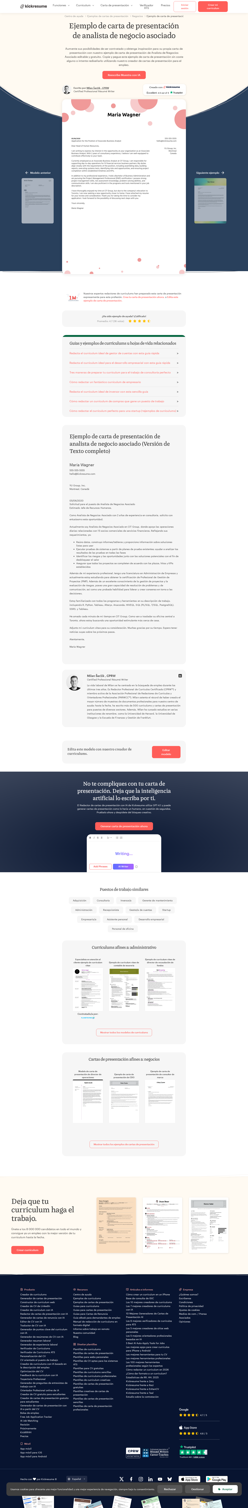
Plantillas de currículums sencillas (92, 1372)
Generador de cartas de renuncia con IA (42, 1317)
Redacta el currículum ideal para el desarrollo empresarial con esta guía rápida (120, 362)
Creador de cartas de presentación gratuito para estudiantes (44, 1400)
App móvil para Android (33, 1456)
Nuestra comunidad (84, 1332)
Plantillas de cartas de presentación (93, 1353)
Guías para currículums (86, 1306)
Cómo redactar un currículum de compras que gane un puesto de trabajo (117, 401)
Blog (75, 1336)
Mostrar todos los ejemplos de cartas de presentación (124, 1144)
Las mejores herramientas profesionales (148, 1358)
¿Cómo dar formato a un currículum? (146, 1373)
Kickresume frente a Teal (140, 1392)
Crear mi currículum (213, 6)
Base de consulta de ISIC (140, 1298)
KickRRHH (25, 1432)
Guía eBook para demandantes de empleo (96, 1317)
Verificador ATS (146, 6)
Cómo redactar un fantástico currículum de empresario (105, 382)
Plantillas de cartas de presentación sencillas (93, 1400)
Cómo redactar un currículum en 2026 (147, 1369)
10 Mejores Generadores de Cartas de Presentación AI (147, 1315)
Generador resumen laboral (35, 1340)
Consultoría (103, 900)
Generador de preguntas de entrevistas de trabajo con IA (43, 1384)
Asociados (184, 1317)
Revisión (25, 1424)
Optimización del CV (31, 1371)
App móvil (26, 1448)
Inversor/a (126, 900)
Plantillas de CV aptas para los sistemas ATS (95, 1362)
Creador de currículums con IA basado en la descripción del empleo (43, 1365)
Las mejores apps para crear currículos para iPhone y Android (147, 1349)
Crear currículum (27, 1250)
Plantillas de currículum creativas (91, 1379)
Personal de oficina (122, 928)
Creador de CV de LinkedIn (35, 1306)
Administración (83, 909)
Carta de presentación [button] (115, 5)
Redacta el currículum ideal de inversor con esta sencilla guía (109, 391)
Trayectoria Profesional (33, 1379)
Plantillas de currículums (87, 1349)
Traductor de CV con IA (33, 1325)
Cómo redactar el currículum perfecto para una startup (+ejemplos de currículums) (123, 410)
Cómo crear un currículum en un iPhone (148, 1294)
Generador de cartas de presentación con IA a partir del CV (43, 1407)
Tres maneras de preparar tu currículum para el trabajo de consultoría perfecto (120, 372)
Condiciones (186, 1302)
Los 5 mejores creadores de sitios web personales (147, 1330)
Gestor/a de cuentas (140, 909)
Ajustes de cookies (189, 1309)
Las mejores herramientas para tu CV (146, 1354)
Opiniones (184, 1321)
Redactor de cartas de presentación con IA (44, 1313)
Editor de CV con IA (31, 1321)
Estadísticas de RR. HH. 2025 (142, 1377)
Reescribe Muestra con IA (124, 75)
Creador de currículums (33, 1294)
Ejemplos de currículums (87, 1298)
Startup (166, 909)
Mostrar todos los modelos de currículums (124, 1032)
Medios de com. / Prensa (193, 1313)
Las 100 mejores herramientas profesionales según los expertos (144, 1364)
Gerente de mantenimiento (157, 900)
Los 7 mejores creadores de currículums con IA (148, 1308)
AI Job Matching (29, 1420)
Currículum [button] (83, 5)
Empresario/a (88, 919)
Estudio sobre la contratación (142, 1396)
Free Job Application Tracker (36, 1416)
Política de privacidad (191, 1306)
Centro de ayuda (82, 1294)
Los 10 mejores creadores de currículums (149, 1302)
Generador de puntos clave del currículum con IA (43, 1331)
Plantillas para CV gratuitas (88, 1368)
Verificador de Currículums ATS (37, 1352)
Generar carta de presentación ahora (124, 826)
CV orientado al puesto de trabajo (39, 1360)
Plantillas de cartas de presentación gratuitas (93, 1385)
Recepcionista (111, 909)
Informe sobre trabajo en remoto (91, 1329)
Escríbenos (185, 1298)
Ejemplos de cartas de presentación (93, 1302)
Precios (165, 5)
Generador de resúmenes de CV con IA (41, 1336)
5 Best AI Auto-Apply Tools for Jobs (145, 1343)
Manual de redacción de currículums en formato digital (95, 1323)
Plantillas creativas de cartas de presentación (91, 1393)
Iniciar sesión (184, 6)
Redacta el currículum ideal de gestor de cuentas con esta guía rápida (114, 353)
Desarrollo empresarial (151, 919)
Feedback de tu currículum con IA (39, 1375)
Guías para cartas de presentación (92, 1309)
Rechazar (170, 1489)
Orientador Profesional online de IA (39, 1390)
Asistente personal (117, 919)
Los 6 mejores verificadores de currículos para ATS (149, 1322)
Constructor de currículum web (37, 1302)
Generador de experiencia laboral (39, 1344)
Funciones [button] (59, 5)
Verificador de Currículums (35, 1348)
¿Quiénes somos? (188, 1294)
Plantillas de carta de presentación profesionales (92, 1408)
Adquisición (79, 900)
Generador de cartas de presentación (41, 1298)
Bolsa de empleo (29, 1412)
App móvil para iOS (31, 1452)
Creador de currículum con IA (36, 1309)
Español (76, 1478)
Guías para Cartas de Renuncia (90, 1313)
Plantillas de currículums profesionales (94, 1376)
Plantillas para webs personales (90, 1356)
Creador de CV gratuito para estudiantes (42, 1394)
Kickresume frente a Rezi (140, 1385)
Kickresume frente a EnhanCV (142, 1389)
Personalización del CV (33, 1356)
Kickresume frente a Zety (140, 1381)
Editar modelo (166, 752)
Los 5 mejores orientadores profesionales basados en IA (149, 1337)
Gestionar (197, 1489)
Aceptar (227, 1489)
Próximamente (28, 1428)
